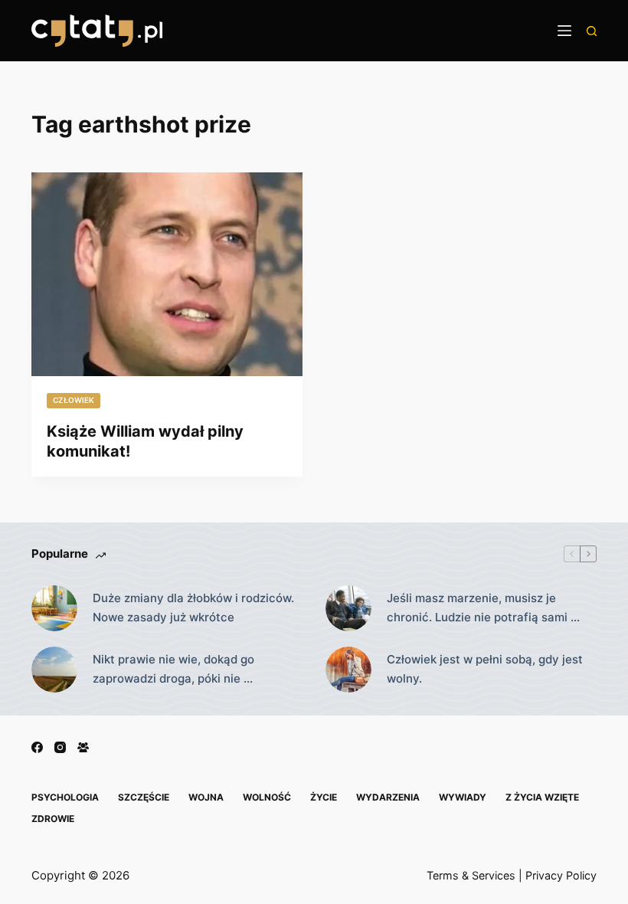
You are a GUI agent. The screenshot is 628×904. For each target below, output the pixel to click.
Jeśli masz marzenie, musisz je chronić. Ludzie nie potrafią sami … (483, 607)
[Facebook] (37, 747)
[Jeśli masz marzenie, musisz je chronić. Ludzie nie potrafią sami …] (348, 608)
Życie (323, 797)
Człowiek (73, 400)
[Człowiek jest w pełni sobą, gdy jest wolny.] (348, 670)
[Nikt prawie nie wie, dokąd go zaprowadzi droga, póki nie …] (54, 670)
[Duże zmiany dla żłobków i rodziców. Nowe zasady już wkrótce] (54, 608)
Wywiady (462, 797)
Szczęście (143, 797)
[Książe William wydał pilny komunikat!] (167, 274)
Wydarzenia (388, 797)
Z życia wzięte (542, 797)
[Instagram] (60, 747)
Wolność (267, 797)
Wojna (206, 797)
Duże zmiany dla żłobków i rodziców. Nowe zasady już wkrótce (193, 607)
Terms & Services (471, 875)
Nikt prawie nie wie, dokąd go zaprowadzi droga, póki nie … (173, 669)
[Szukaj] (592, 31)
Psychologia (65, 797)
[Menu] (564, 31)
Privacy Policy (561, 875)
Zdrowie (52, 818)
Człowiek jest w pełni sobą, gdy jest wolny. (485, 669)
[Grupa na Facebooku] (83, 747)
